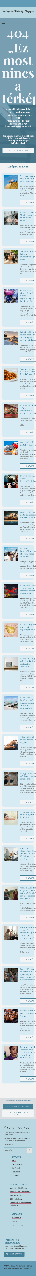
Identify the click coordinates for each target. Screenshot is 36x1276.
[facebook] (13, 1225)
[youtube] (21, 1225)
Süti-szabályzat (16, 1199)
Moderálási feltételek (18, 1188)
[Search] (29, 1150)
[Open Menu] (3, 3)
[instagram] (17, 1225)
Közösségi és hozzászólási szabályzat (21, 1204)
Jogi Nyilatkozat (16, 1195)
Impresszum (16, 1218)
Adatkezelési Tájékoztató (20, 1192)
